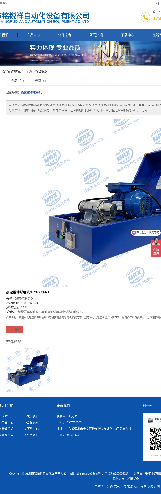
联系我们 (33, 435)
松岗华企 (133, 478)
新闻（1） (42, 81)
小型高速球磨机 (72, 311)
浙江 (137, 486)
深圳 (144, 486)
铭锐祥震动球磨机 (30, 311)
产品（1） (18, 81)
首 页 (28, 71)
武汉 (117, 486)
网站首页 (7, 416)
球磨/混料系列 (24, 298)
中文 (155, 3)
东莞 (150, 486)
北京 (130, 486)
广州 (157, 486)
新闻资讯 (96, 35)
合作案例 (64, 35)
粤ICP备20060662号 (117, 473)
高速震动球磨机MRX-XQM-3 (27, 292)
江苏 (110, 486)
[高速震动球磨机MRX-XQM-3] (28, 369)
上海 (123, 486)
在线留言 (7, 435)
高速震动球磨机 (52, 311)
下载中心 (127, 35)
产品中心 (33, 35)
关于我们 (33, 416)
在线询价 (15, 329)
